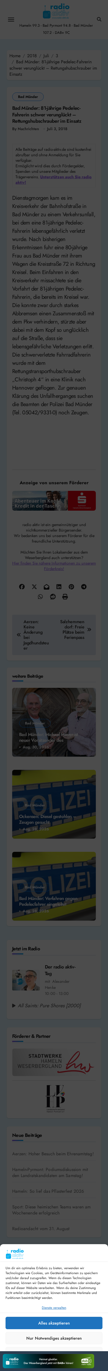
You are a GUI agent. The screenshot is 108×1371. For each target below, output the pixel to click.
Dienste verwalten (54, 1307)
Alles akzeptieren (54, 1323)
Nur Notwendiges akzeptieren (54, 1338)
